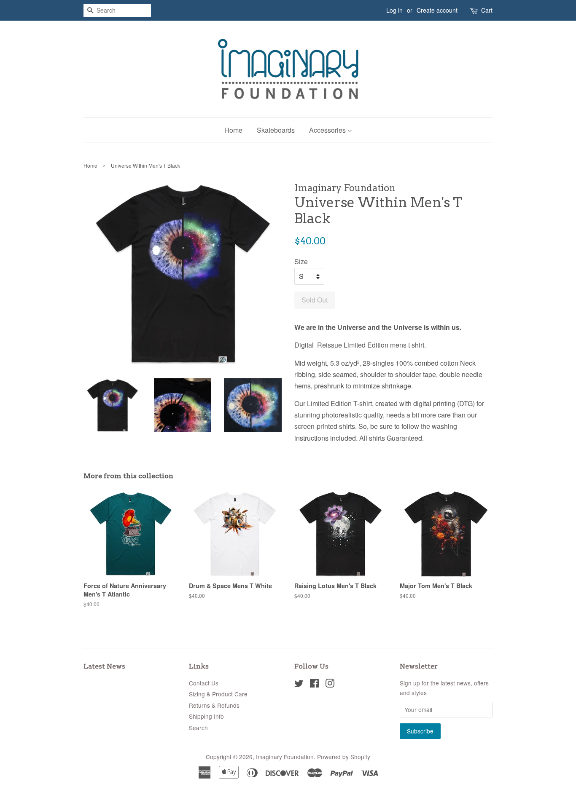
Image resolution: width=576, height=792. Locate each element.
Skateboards (276, 130)
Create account (437, 10)
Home (233, 130)
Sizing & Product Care (218, 694)
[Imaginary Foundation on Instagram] (329, 684)
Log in (394, 10)
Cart (487, 10)
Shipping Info (206, 716)
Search (198, 727)
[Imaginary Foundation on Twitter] (299, 684)
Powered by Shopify (343, 756)
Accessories (328, 130)
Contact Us (203, 683)
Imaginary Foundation (285, 756)
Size (301, 261)
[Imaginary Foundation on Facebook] (314, 684)
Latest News (104, 666)
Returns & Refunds (214, 705)
